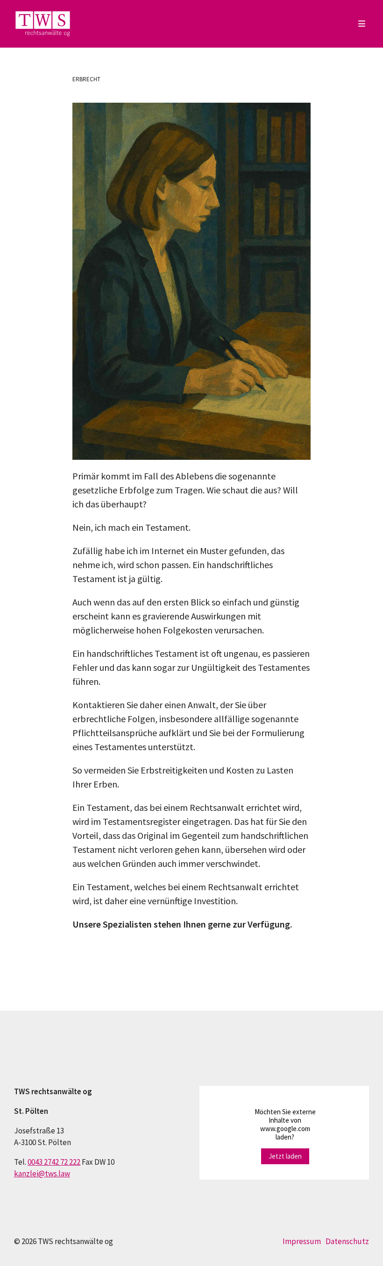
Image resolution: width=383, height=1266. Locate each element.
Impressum (302, 1241)
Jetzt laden (285, 1156)
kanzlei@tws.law (42, 1173)
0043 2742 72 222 (54, 1162)
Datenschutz (347, 1241)
